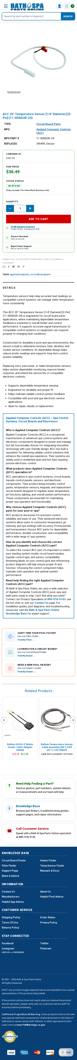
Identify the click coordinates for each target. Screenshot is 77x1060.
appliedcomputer (19, 274)
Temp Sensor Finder (52, 865)
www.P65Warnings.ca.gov (30, 1024)
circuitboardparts (40, 274)
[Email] (4, 266)
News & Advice (10, 875)
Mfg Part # (11, 138)
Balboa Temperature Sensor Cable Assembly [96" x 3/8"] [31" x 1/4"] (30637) (57, 747)
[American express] (24, 1052)
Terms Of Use (10, 922)
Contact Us (8, 891)
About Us (45, 891)
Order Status (47, 917)
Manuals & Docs (49, 870)
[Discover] (50, 1052)
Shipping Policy (11, 917)
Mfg (7, 129)
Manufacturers (11, 896)
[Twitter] (13, 266)
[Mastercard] (37, 1052)
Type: (7, 124)
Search (68, 16)
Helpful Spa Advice (13, 901)
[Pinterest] (19, 266)
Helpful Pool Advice (51, 896)
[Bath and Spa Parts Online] (27, 6)
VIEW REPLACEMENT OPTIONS (57, 754)
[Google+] (24, 266)
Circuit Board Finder (14, 860)
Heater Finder (48, 860)
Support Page (10, 870)
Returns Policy (10, 927)
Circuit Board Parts (48, 124)
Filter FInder (9, 865)
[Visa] (11, 1052)
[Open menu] (6, 6)
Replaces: (11, 143)
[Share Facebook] (8, 266)
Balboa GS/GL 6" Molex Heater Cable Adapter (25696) (20, 747)
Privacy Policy (48, 922)
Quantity (12, 201)
